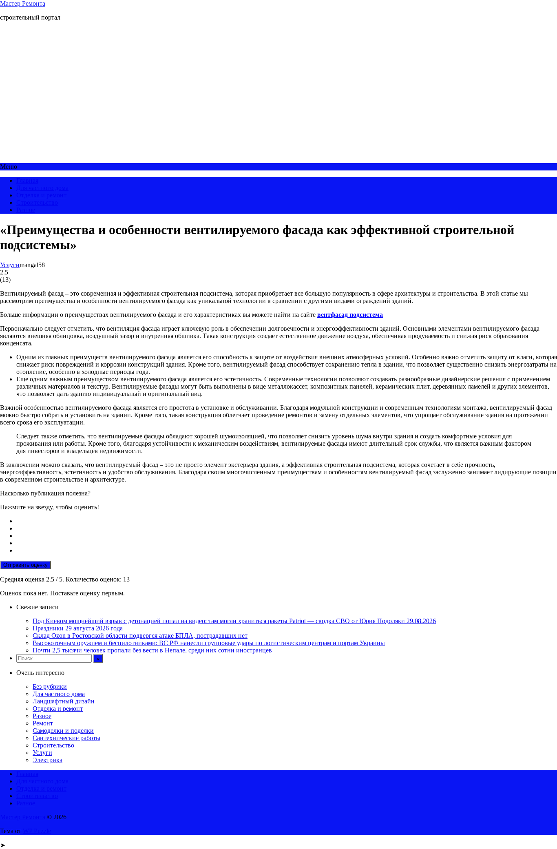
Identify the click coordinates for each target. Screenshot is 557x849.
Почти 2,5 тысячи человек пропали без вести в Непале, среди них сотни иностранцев (152, 650)
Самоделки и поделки (63, 730)
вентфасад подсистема (350, 314)
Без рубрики (50, 686)
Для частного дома (42, 187)
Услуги (10, 264)
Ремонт (43, 723)
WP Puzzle (37, 830)
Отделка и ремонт (41, 195)
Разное (25, 209)
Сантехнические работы (66, 737)
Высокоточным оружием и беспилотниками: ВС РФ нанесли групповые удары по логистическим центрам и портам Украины (209, 642)
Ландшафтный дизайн (64, 701)
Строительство (37, 202)
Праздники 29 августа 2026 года (78, 628)
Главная (27, 180)
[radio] (286, 521)
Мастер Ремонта (22, 3)
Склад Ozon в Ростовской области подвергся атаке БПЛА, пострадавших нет (140, 635)
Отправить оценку (25, 565)
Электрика (47, 759)
